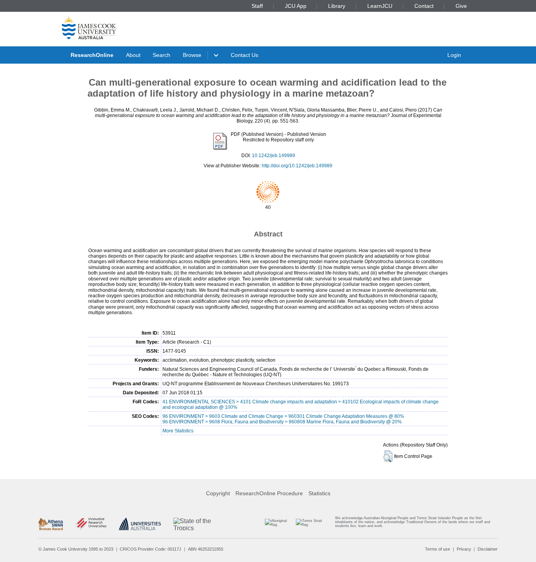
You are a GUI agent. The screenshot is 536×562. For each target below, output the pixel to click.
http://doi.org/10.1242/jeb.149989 (297, 165)
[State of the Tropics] (202, 524)
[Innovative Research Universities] (90, 524)
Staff (257, 6)
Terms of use (437, 549)
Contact (424, 6)
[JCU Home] (89, 27)
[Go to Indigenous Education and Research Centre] (279, 523)
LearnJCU (379, 6)
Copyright (218, 493)
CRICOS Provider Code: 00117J (150, 549)
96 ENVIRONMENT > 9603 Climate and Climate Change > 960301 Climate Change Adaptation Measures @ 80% (283, 416)
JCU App (295, 6)
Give (461, 6)
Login (454, 55)
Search (161, 55)
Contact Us (244, 55)
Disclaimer (488, 549)
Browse (192, 55)
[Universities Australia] (140, 524)
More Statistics (177, 431)
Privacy (464, 549)
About (133, 55)
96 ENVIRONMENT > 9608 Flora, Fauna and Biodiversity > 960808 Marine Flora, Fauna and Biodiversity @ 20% (282, 422)
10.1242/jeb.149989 (273, 155)
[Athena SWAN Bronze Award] (50, 524)
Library (336, 6)
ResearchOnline (92, 55)
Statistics (319, 493)
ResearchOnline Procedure (269, 493)
